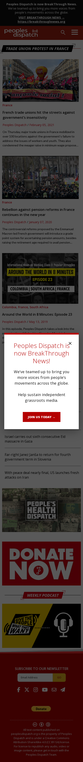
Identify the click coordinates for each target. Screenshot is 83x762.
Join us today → (41, 417)
